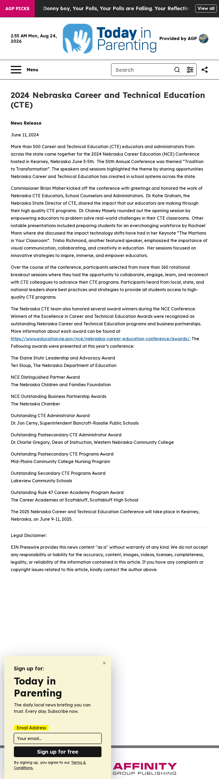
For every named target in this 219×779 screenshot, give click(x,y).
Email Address (31, 727)
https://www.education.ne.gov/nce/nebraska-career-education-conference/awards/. (100, 338)
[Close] (104, 663)
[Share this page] (204, 69)
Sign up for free (57, 751)
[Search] (177, 70)
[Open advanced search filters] (189, 70)
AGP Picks (17, 8)
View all (206, 8)
